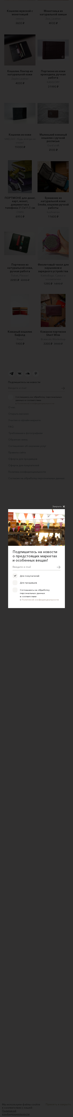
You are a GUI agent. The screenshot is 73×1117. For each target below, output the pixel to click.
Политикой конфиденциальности (40, 599)
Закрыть (57, 506)
